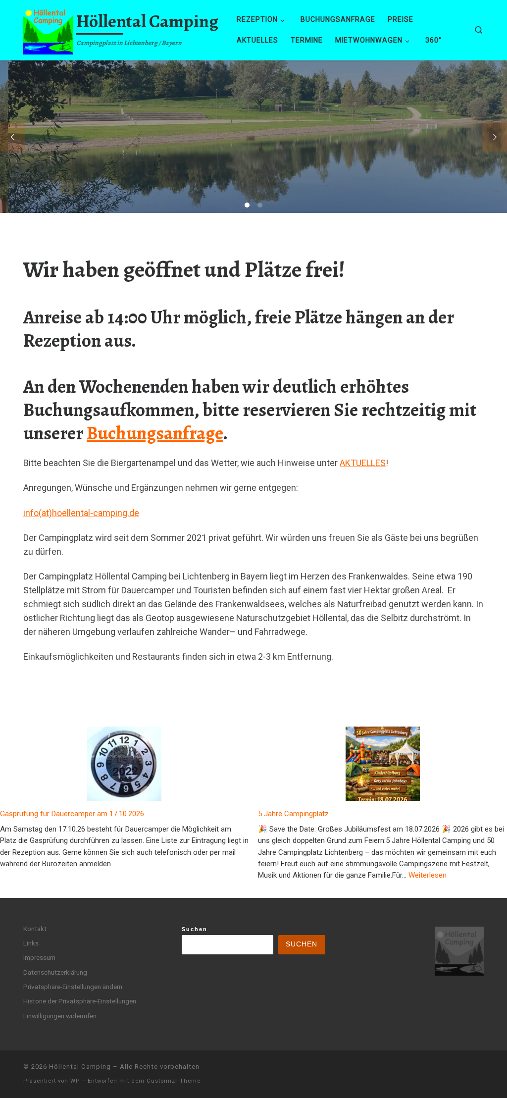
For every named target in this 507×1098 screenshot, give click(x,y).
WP (75, 1081)
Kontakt (35, 929)
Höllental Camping (80, 1066)
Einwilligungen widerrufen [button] (60, 1016)
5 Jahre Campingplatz (293, 813)
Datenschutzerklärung (55, 972)
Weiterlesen (427, 875)
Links (31, 943)
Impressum (39, 957)
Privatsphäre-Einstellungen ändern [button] (72, 987)
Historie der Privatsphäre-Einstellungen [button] (79, 1001)
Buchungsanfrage (155, 433)
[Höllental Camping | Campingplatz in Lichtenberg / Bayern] (48, 28)
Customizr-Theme (174, 1081)
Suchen (194, 929)
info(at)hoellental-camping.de (81, 513)
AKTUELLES (363, 463)
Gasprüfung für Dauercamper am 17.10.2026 (72, 813)
